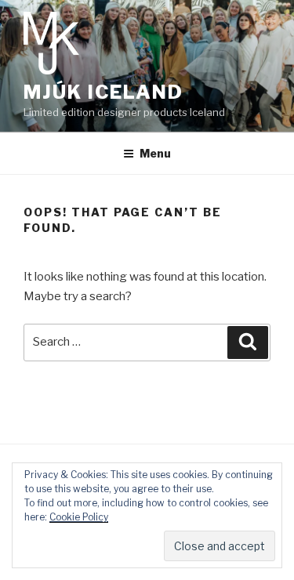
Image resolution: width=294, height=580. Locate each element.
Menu (155, 153)
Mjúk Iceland (103, 92)
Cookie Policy (78, 517)
